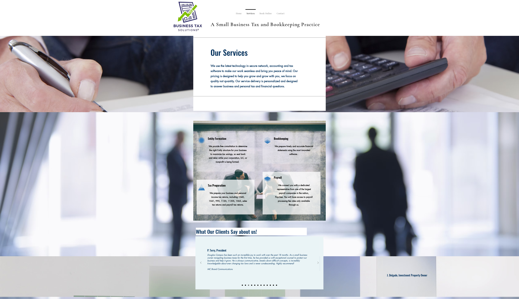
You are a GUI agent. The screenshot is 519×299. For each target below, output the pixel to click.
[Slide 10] (267, 285)
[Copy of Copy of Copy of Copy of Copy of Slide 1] (257, 285)
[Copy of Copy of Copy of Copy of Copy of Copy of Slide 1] (261, 285)
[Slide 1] (242, 285)
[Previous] (200, 263)
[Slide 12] (276, 285)
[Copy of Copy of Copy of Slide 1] (254, 285)
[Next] (318, 263)
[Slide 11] (273, 285)
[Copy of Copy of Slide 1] (248, 285)
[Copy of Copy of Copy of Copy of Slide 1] (270, 285)
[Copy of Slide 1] (245, 285)
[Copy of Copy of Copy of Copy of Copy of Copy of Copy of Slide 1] (264, 285)
